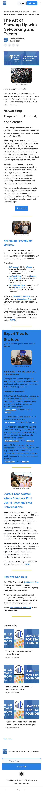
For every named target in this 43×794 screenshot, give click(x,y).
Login (21, 3)
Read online (21, 208)
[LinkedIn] (21, 773)
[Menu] (39, 3)
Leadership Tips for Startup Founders (16, 12)
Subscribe (32, 3)
